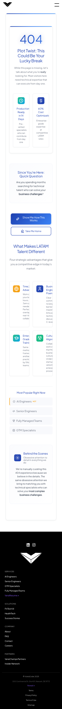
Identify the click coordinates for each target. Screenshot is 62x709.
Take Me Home (33, 231)
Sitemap (31, 705)
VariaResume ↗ (12, 595)
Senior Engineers (26, 411)
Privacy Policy (31, 695)
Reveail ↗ (31, 686)
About (8, 631)
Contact (9, 641)
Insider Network (12, 663)
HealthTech (10, 613)
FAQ (7, 636)
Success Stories (12, 618)
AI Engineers (26, 401)
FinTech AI (9, 608)
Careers (9, 645)
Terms (31, 691)
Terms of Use (31, 700)
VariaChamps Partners (15, 659)
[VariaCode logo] (7, 4)
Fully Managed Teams (29, 420)
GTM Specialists (26, 430)
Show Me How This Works (33, 219)
